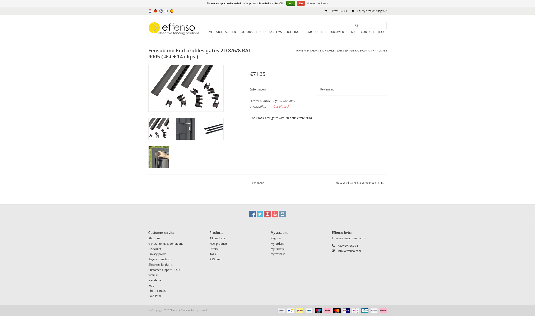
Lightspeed (201, 310)
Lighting (292, 32)
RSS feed (215, 259)
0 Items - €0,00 (338, 11)
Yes (291, 3)
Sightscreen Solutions (234, 32)
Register (276, 238)
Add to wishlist (343, 182)
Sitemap (153, 275)
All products (217, 238)
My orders (277, 243)
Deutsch (155, 11)
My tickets (277, 249)
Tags (213, 254)
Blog (381, 32)
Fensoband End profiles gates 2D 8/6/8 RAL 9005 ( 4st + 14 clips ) (346, 50)
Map (354, 32)
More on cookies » (317, 3)
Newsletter (155, 280)
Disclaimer (154, 249)
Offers (214, 249)
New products (218, 243)
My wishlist (278, 254)
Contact (367, 32)
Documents (339, 32)
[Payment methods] (280, 310)
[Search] (355, 25)
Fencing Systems (269, 32)
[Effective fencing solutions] (174, 28)
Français (166, 11)
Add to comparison (365, 182)
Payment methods (160, 259)
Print (380, 182)
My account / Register (371, 11)
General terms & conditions (165, 243)
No (301, 3)
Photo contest (157, 290)
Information (258, 89)
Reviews (327, 89)
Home (208, 32)
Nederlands (150, 11)
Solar (307, 32)
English (161, 11)
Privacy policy (157, 254)
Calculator (154, 296)
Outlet (320, 32)
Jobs (151, 285)
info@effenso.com (349, 251)
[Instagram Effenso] (282, 214)
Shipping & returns (160, 264)
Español (171, 11)
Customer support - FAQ (164, 270)
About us (154, 238)
